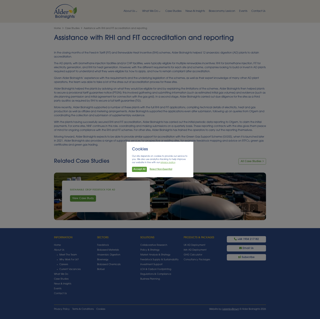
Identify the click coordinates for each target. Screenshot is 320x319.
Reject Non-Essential (161, 169)
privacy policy (167, 162)
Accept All (139, 169)
